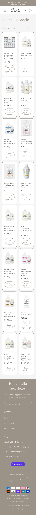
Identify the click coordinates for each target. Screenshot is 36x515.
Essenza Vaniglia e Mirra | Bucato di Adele (9, 357)
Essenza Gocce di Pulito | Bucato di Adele (9, 271)
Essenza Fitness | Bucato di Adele (26, 185)
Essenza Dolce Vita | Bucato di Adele (9, 185)
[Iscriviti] (29, 404)
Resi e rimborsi (9, 428)
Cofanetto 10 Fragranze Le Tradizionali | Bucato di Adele (9, 56)
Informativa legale (19, 509)
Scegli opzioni (26, 70)
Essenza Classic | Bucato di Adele (26, 100)
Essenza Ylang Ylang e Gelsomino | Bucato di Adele (26, 357)
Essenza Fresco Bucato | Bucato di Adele (9, 228)
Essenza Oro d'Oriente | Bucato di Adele (9, 314)
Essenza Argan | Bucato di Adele (26, 54)
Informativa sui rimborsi (21, 498)
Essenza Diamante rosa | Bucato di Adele (26, 141)
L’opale (16, 495)
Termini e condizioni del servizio (19, 505)
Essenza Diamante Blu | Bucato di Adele (9, 141)
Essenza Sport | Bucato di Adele (26, 314)
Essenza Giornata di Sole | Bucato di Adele (26, 229)
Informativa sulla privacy (19, 502)
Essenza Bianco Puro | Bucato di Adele (9, 100)
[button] (4, 10)
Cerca (6, 418)
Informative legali (10, 423)
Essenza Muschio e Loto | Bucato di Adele (26, 272)
